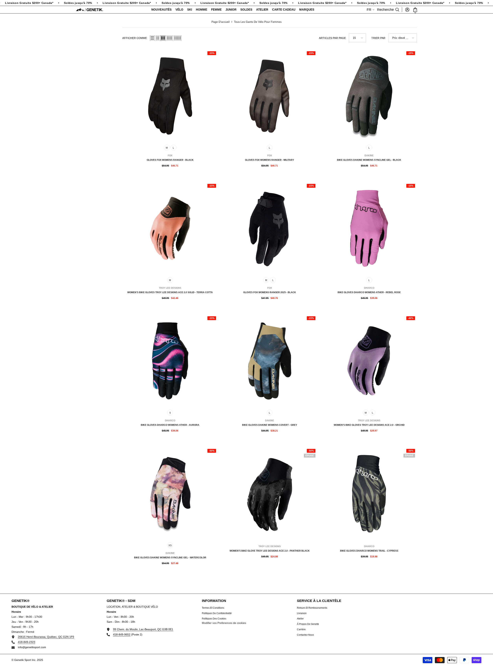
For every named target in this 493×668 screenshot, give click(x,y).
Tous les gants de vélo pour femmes (258, 21)
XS (170, 545)
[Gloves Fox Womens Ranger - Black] (170, 96)
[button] (152, 37)
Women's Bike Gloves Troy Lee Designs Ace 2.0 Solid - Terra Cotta (170, 292)
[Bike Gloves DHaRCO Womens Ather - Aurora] (170, 361)
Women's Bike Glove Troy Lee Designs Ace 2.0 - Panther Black (270, 550)
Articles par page (332, 38)
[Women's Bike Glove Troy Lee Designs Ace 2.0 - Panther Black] (270, 493)
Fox (170, 155)
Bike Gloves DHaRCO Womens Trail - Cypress (369, 550)
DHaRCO (369, 288)
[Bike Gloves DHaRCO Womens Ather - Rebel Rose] (369, 228)
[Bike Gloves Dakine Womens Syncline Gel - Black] (369, 96)
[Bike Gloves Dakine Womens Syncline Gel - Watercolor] (170, 493)
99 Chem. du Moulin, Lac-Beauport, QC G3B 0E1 (143, 629)
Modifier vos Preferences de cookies (224, 622)
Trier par (378, 38)
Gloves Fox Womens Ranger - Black (170, 160)
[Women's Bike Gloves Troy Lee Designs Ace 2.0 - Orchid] (369, 361)
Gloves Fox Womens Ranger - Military (269, 160)
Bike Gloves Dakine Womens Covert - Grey (269, 425)
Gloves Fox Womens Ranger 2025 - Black (269, 292)
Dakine (369, 155)
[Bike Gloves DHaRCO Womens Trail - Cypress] (369, 493)
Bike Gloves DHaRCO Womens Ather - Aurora (170, 425)
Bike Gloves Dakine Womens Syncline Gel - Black (369, 160)
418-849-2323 (26, 642)
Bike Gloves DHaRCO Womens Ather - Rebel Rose (369, 292)
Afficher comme (134, 38)
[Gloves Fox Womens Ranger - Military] (270, 96)
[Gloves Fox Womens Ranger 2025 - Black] (270, 228)
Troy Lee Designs (170, 288)
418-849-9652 (121, 634)
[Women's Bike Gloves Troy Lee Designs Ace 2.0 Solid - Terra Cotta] (170, 228)
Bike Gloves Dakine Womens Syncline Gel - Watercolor (170, 557)
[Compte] (407, 9)
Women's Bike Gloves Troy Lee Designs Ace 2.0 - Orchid (369, 425)
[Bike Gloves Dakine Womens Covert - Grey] (270, 361)
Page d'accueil (220, 21)
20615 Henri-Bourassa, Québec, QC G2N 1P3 (46, 636)
